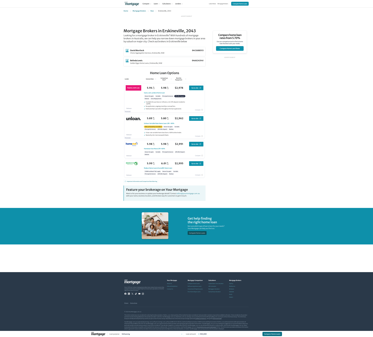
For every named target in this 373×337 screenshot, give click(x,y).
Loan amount (191, 334)
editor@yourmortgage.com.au (188, 193)
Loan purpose (114, 334)
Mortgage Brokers (222, 4)
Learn (156, 4)
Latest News (212, 4)
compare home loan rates (230, 48)
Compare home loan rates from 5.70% (230, 37)
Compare (145, 4)
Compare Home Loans (240, 4)
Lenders (178, 4)
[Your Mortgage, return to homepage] (131, 4)
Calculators (166, 4)
